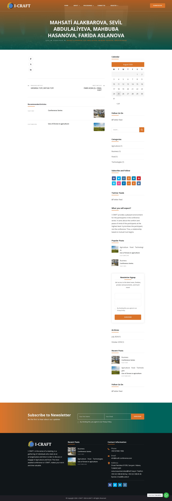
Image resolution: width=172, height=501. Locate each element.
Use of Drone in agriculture (58, 124)
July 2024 (115, 337)
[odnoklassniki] (134, 183)
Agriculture (116, 146)
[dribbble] (119, 183)
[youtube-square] (129, 178)
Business (115, 151)
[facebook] (114, 178)
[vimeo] (114, 183)
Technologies (117, 162)
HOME (66, 5)
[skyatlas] (129, 183)
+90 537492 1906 (117, 451)
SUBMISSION (157, 5)
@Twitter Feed (117, 120)
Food (113, 157)
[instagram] (124, 178)
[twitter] (119, 178)
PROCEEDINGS (87, 5)
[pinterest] (139, 178)
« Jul (118, 103)
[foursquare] (124, 183)
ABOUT (76, 5)
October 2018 (117, 342)
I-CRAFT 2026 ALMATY (85, 498)
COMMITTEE (101, 5)
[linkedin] (134, 178)
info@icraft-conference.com (121, 458)
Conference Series (55, 110)
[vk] (139, 183)
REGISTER (113, 5)
